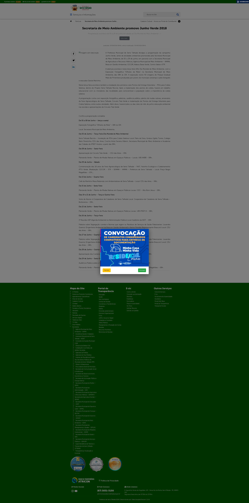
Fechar (106, 270)
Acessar (142, 270)
